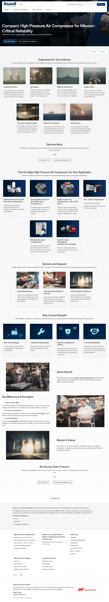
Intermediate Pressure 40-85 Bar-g (24, 540)
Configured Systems (20, 548)
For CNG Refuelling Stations (22, 545)
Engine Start (74, 545)
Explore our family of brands (21, 584)
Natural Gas (74, 543)
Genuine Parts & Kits (20, 566)
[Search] (68, 4)
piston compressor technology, (84, 378)
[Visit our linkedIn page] (21, 575)
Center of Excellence (48, 569)
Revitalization (18, 564)
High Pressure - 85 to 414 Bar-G (24, 543)
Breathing (73, 537)
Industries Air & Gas (76, 548)
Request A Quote (47, 561)
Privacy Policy (17, 592)
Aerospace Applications (77, 540)
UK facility (41, 413)
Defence (73, 554)
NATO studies (13, 421)
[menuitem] (7, 9)
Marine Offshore (75, 551)
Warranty (16, 561)
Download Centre (47, 566)
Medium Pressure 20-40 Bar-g (23, 537)
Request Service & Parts (21, 569)
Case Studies (46, 564)
